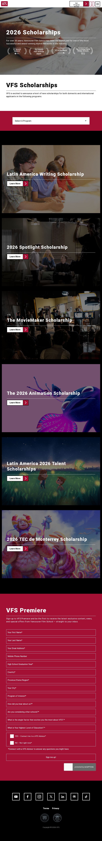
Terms (46, 808)
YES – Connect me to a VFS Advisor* (30, 736)
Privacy (55, 808)
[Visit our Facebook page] (27, 796)
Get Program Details (77, 4)
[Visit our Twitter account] (51, 796)
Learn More (15, 183)
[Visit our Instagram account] (39, 796)
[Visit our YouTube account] (16, 796)
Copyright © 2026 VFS (51, 827)
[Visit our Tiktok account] (86, 796)
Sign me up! (51, 757)
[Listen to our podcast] (74, 796)
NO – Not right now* (23, 743)
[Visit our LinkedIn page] (62, 796)
